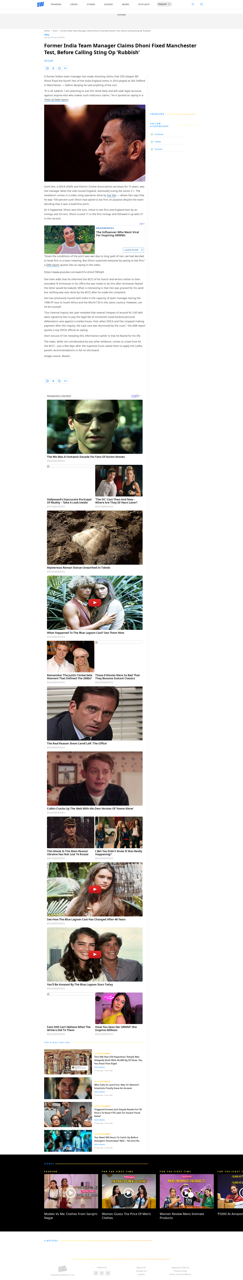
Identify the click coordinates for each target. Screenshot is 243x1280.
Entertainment (102, 1053)
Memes (125, 4)
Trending (56, 4)
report (56, 99)
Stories (91, 4)
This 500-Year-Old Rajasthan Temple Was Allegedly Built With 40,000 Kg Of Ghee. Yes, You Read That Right (118, 1060)
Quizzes (108, 4)
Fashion (51, 1171)
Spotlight (144, 4)
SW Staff (48, 60)
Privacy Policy (180, 1271)
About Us (141, 1267)
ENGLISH (162, 4)
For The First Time (117, 1171)
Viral (55, 31)
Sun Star (111, 195)
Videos (74, 4)
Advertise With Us (180, 1267)
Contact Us (141, 1271)
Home (47, 31)
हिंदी (169, 4)
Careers (141, 1274)
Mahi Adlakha (99, 1067)
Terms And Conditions (180, 1274)
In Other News (102, 1081)
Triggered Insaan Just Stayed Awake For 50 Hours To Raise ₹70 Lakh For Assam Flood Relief (118, 1113)
